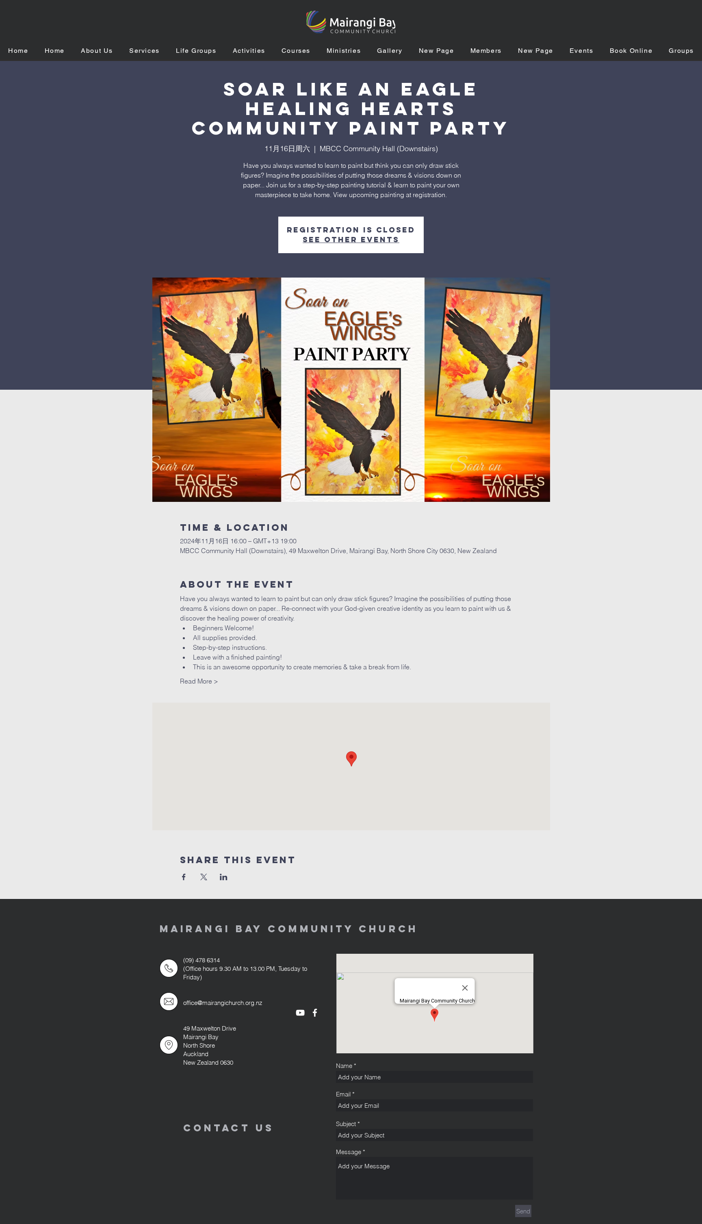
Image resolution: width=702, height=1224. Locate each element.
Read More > (199, 681)
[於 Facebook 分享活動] (184, 877)
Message (348, 1152)
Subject (346, 1124)
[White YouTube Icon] (300, 1012)
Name (344, 1066)
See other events (351, 239)
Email (343, 1094)
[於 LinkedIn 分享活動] (224, 877)
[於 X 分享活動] (204, 877)
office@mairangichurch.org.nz (222, 1003)
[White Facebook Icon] (315, 1012)
